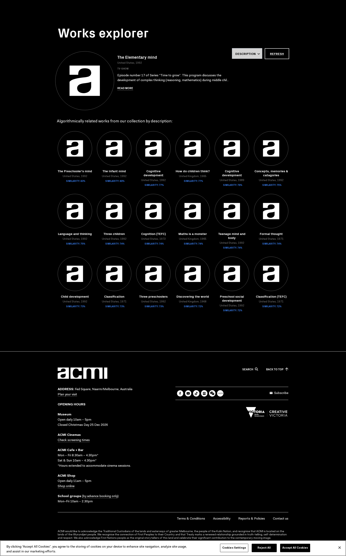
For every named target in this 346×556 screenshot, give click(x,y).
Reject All (264, 548)
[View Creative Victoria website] (267, 413)
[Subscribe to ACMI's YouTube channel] (188, 393)
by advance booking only (100, 496)
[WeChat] (212, 393)
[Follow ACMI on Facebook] (180, 393)
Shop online (66, 486)
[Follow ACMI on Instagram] (204, 393)
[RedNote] (220, 393)
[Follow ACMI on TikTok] (196, 393)
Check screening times (74, 440)
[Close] (339, 547)
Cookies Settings (234, 548)
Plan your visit (67, 394)
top (275, 369)
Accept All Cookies (295, 548)
